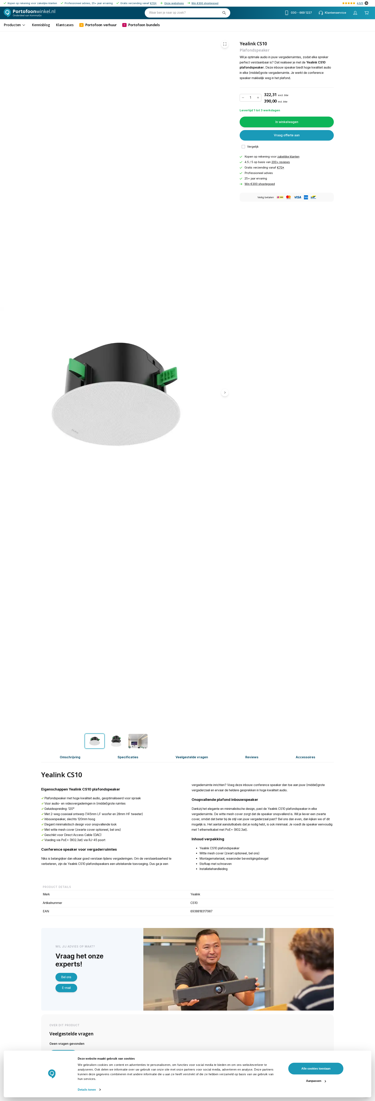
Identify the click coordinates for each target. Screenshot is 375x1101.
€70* (153, 3)
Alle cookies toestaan (315, 1068)
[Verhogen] (258, 98)
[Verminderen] (243, 98)
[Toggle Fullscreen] (225, 44)
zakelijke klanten (288, 156)
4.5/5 (360, 3)
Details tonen (87, 1089)
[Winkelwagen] (366, 13)
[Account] (355, 13)
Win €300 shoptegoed (204, 3)
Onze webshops (174, 3)
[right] (225, 392)
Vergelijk (253, 146)
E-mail (66, 988)
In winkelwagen (286, 122)
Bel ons (66, 977)
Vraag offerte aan (287, 135)
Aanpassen (313, 1080)
